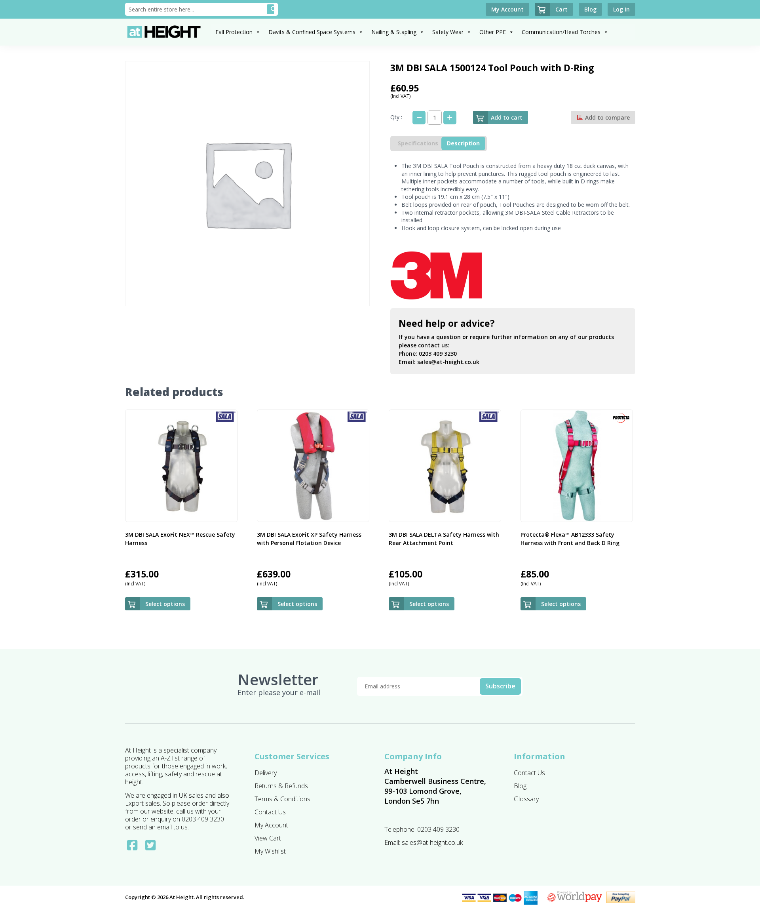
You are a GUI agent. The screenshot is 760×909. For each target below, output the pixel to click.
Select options (165, 604)
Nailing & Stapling (393, 32)
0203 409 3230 (438, 353)
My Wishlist (270, 851)
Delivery (266, 772)
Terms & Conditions (282, 799)
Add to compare (606, 117)
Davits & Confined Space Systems (311, 32)
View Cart (268, 838)
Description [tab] (463, 143)
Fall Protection (234, 32)
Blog (520, 785)
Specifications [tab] (418, 143)
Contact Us (270, 812)
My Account (271, 825)
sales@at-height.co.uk (448, 362)
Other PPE (492, 32)
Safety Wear (448, 32)
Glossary (526, 799)
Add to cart (506, 117)
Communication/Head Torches (561, 32)
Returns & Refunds (281, 785)
